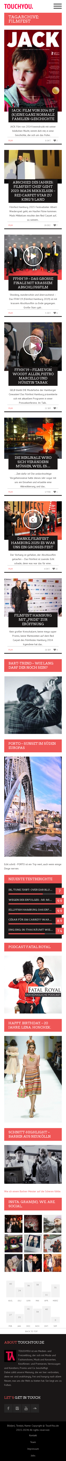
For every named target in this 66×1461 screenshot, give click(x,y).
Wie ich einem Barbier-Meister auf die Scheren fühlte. (32, 1191)
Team (33, 1442)
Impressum (33, 1448)
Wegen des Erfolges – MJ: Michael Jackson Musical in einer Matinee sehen (33, 899)
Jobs (33, 1455)
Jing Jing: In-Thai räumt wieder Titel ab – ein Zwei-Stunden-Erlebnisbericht (33, 929)
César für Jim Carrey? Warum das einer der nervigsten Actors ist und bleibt (33, 919)
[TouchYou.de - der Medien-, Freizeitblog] (18, 6)
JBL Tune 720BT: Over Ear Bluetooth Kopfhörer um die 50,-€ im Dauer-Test (33, 889)
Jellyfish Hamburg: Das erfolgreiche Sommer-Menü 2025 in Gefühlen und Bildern (33, 909)
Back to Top (31, 1331)
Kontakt (33, 1435)
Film (10, 140)
